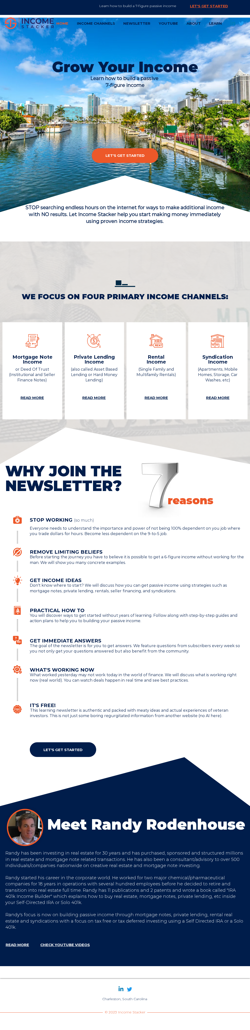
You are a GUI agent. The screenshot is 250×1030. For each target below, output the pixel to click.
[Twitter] (241, 23)
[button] (95, 23)
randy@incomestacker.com (124, 1004)
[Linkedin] (233, 23)
